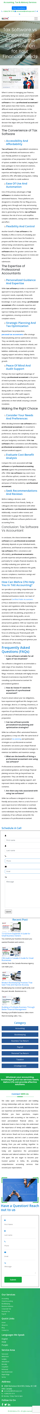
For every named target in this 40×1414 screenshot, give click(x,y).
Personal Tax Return (20, 1053)
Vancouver (5, 1354)
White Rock (5, 1356)
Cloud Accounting (7, 1301)
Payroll (20, 1047)
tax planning (16, 739)
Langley (4, 1359)
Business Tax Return (20, 1041)
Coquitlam (5, 1367)
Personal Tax (6, 1311)
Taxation (20, 1059)
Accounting (20, 1028)
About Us (5, 1325)
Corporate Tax (6, 1309)
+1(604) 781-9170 (8, 11)
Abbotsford (5, 1362)
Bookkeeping (20, 1034)
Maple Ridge (5, 1374)
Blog (3, 1328)
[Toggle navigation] (36, 18)
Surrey (4, 1377)
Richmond (5, 1369)
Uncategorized (20, 1066)
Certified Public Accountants (22, 599)
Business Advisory (7, 1306)
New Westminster (7, 1372)
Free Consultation (19, 8)
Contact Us (5, 1330)
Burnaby (4, 1364)
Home (4, 1322)
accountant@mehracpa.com (25, 11)
